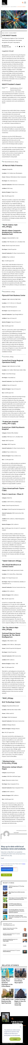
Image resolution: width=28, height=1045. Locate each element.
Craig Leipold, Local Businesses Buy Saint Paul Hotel (7, 1001)
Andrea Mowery (6, 951)
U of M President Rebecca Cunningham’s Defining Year (15, 904)
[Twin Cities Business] (17, 1022)
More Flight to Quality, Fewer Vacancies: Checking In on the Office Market (18, 917)
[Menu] (25, 2)
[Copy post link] (24, 46)
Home (2, 6)
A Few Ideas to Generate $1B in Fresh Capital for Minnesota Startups (18, 898)
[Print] (21, 46)
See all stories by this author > (22, 830)
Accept (15, 1039)
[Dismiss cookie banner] (20, 1027)
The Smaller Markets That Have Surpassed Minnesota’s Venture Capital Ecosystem (16, 911)
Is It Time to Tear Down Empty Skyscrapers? (20, 980)
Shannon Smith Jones (8, 929)
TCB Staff (6, 45)
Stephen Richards (7, 934)
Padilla (4, 945)
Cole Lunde (6, 941)
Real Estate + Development (10, 6)
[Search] (22, 2)
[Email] (19, 46)
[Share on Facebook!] (17, 46)
